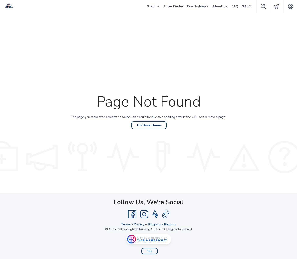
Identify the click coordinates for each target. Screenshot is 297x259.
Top (149, 251)
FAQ (234, 6)
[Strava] (155, 214)
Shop (151, 6)
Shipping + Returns (162, 224)
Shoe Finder (173, 6)
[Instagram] (144, 214)
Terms (126, 224)
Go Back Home (149, 125)
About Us (220, 6)
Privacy (139, 224)
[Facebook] (132, 214)
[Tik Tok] (165, 214)
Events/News (198, 6)
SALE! (247, 6)
